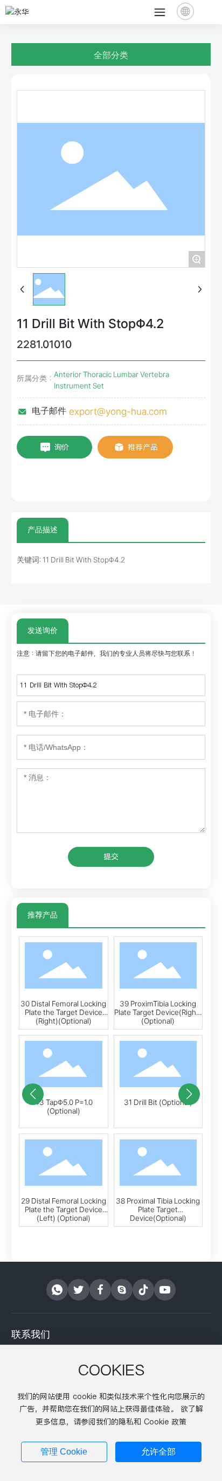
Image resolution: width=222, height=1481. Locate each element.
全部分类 (111, 55)
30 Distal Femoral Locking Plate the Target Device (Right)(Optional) (63, 1012)
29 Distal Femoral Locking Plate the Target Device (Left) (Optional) (63, 1209)
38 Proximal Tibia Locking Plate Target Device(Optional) (158, 1209)
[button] (33, 1094)
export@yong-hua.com (118, 411)
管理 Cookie (63, 1451)
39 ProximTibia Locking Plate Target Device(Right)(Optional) (158, 1012)
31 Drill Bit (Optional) (158, 1102)
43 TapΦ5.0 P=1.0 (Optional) (63, 1106)
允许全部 (158, 1451)
